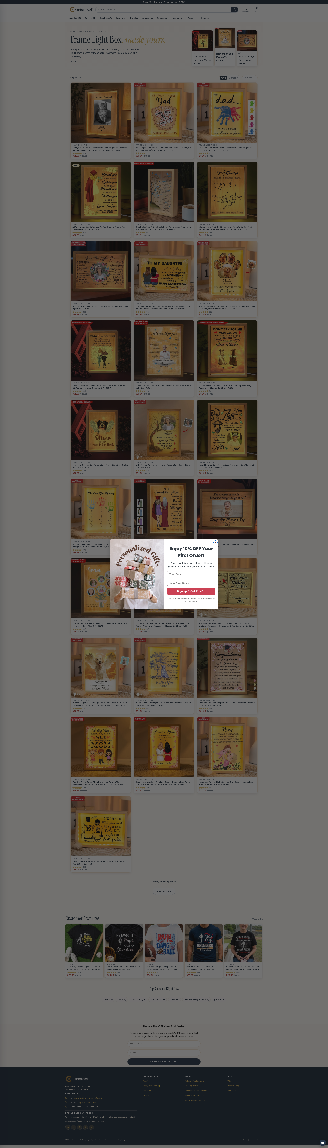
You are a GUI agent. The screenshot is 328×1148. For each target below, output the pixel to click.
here (173, 599)
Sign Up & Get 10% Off (191, 591)
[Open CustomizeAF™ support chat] (323, 1143)
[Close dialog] (215, 542)
